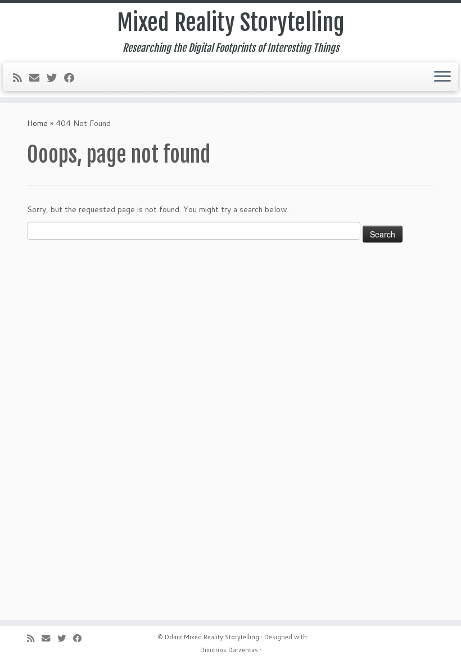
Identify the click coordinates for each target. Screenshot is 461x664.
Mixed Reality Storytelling (230, 22)
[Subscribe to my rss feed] (21, 77)
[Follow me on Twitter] (55, 77)
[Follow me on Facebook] (73, 77)
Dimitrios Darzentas (229, 649)
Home (37, 123)
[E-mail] (38, 77)
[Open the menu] (442, 77)
